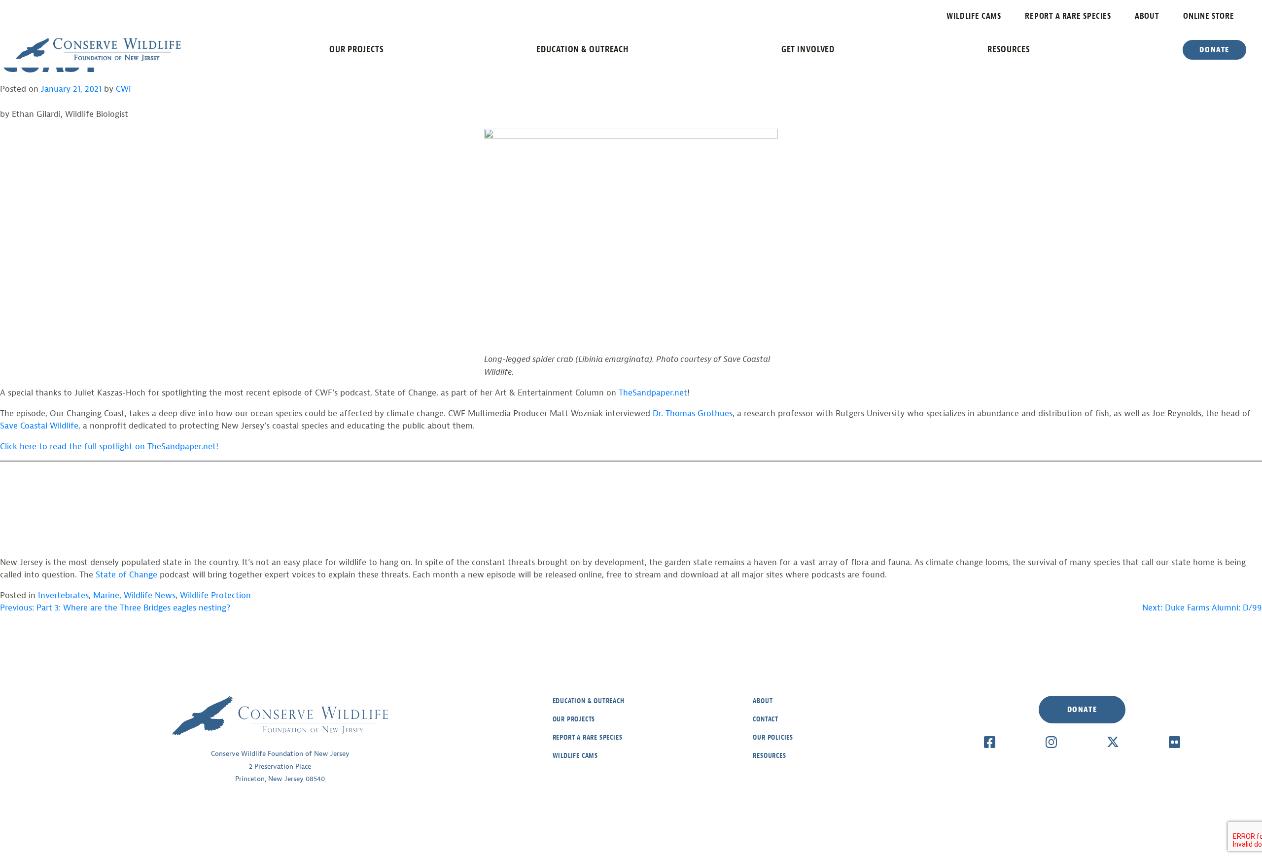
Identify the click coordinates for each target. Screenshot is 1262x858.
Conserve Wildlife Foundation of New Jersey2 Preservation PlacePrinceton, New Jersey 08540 (280, 766)
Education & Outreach (582, 49)
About (1147, 16)
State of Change (126, 575)
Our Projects (356, 49)
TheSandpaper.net (653, 393)
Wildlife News (149, 595)
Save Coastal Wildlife (39, 426)
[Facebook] (989, 741)
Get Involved (808, 49)
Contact (765, 719)
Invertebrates (63, 595)
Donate (1214, 50)
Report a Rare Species (1068, 16)
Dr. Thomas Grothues (693, 413)
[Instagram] (1051, 741)
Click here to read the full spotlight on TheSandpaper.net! (109, 446)
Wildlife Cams (973, 16)
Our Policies (773, 737)
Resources (1008, 49)
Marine (106, 595)
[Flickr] (1174, 741)
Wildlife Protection (215, 595)
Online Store (1208, 16)
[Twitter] (1113, 741)
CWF (124, 89)
